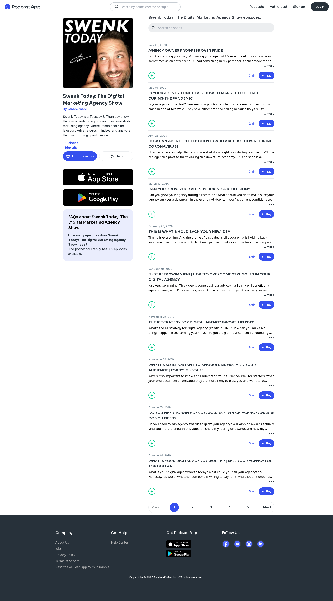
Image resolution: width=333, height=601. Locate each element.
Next (267, 507)
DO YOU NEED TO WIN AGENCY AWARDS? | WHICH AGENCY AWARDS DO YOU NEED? (211, 415)
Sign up (299, 7)
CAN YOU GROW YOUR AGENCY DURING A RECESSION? (199, 189)
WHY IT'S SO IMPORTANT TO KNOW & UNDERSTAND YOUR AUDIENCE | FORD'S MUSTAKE (202, 367)
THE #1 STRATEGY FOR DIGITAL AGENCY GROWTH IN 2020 (201, 322)
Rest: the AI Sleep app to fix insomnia (82, 567)
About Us (62, 542)
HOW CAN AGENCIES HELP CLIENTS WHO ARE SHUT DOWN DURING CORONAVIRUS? (210, 144)
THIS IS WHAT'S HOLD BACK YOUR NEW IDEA (189, 232)
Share (119, 156)
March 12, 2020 (158, 183)
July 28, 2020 (157, 45)
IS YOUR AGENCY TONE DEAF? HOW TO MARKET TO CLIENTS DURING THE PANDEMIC (203, 96)
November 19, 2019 (161, 359)
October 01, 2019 (159, 455)
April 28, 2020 (157, 135)
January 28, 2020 (160, 268)
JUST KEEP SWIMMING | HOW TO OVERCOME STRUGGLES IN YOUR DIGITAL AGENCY (209, 277)
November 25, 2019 (161, 316)
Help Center (119, 542)
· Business (70, 143)
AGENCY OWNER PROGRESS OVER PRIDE (185, 50)
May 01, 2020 (157, 87)
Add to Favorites (83, 156)
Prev (155, 507)
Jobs (59, 548)
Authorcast (278, 7)
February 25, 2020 (160, 226)
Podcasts (256, 7)
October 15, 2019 (159, 407)
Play (268, 75)
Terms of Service (68, 561)
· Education (71, 147)
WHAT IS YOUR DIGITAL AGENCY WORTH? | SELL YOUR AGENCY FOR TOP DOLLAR (210, 463)
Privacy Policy (65, 555)
